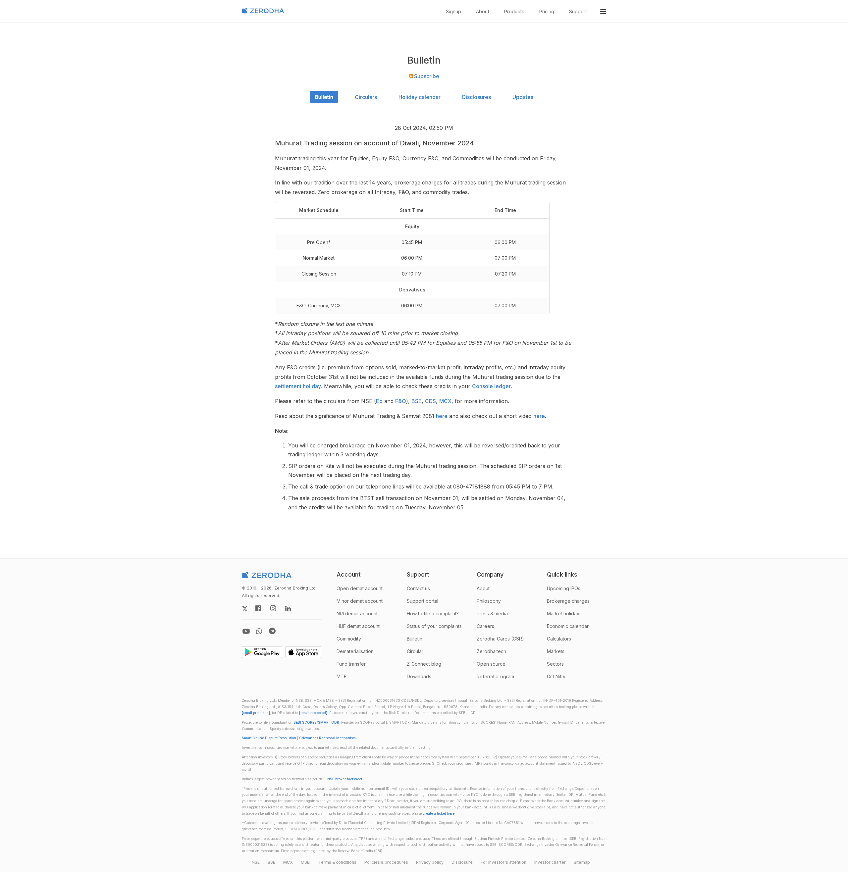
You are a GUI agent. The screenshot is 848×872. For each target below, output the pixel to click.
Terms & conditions (337, 862)
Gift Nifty (556, 676)
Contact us (418, 588)
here (442, 416)
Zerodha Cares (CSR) (500, 638)
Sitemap (582, 862)
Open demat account (360, 588)
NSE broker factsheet (344, 779)
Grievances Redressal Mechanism (327, 738)
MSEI (305, 862)
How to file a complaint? (433, 613)
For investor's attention (503, 862)
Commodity (349, 638)
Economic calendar (568, 626)
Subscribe (426, 76)
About (482, 11)
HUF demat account (358, 626)
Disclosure (462, 862)
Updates (522, 97)
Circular (415, 651)
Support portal (422, 601)
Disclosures (476, 97)
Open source (491, 664)
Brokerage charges (568, 601)
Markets (555, 651)
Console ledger (491, 386)
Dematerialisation (355, 651)
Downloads (419, 676)
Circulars (366, 97)
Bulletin (324, 97)
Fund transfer (351, 664)
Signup (453, 11)
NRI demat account (357, 613)
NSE (256, 862)
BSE (416, 401)
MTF (341, 676)
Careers (485, 626)
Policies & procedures (386, 862)
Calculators (559, 638)
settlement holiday (298, 386)
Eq (379, 401)
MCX (445, 401)
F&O (400, 401)
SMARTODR (328, 722)
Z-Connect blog (424, 664)
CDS (430, 401)
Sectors (555, 664)
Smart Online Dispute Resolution (269, 738)
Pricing (546, 11)
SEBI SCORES (305, 722)
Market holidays (564, 613)
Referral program (495, 676)
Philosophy (489, 601)
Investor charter (550, 862)
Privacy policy (430, 862)
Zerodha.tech (491, 651)
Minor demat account (360, 601)
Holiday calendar (419, 97)
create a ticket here (438, 813)
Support (578, 11)
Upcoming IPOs (563, 588)
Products (514, 11)
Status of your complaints (434, 626)
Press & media (492, 613)
